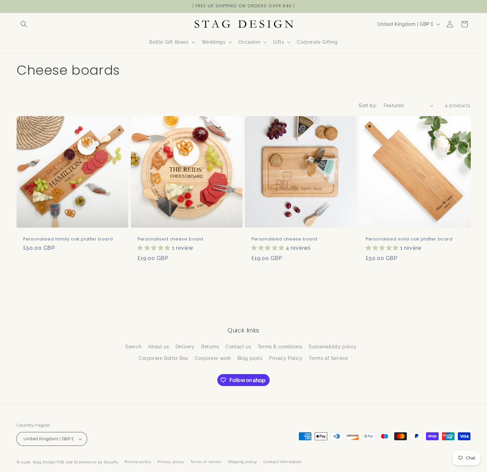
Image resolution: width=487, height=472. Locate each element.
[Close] (335, 190)
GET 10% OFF (243, 264)
